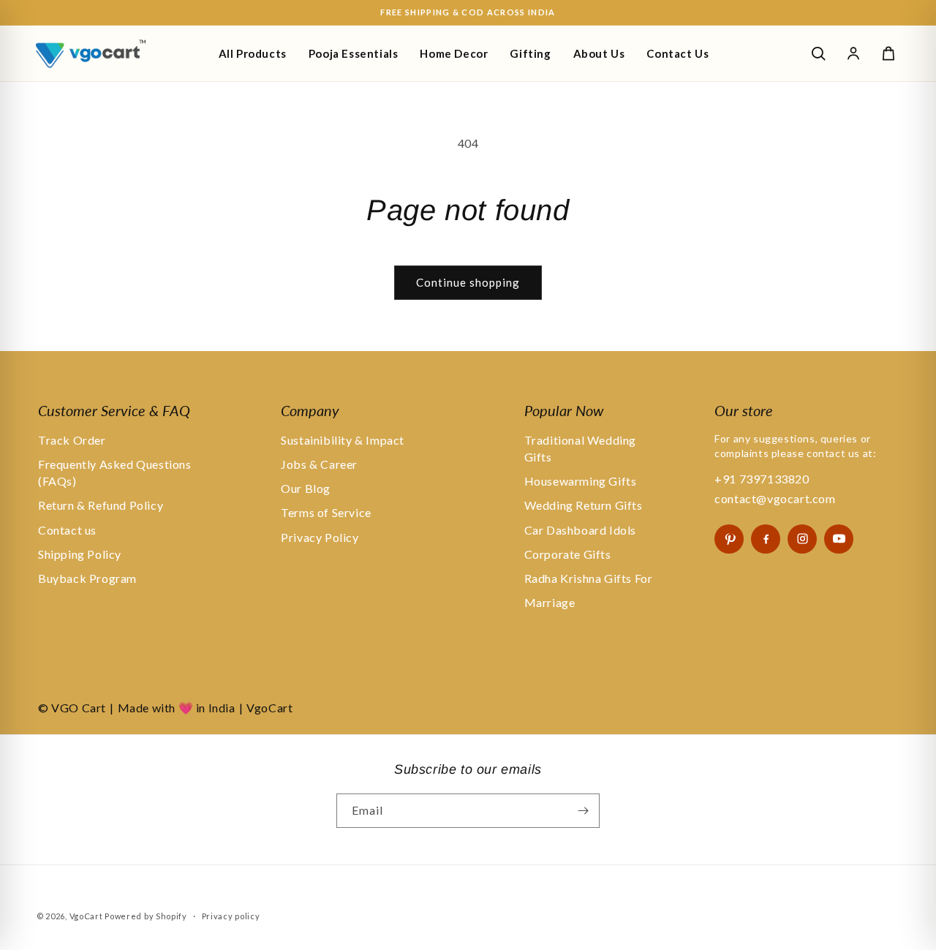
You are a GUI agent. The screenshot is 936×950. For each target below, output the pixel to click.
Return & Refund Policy (100, 505)
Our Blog (306, 488)
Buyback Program (87, 578)
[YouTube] (838, 539)
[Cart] (888, 53)
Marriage (549, 602)
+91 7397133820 (761, 479)
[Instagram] (802, 539)
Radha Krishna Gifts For (588, 578)
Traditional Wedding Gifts (580, 448)
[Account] (853, 53)
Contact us (67, 530)
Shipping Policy (79, 554)
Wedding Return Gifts (583, 505)
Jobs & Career (319, 464)
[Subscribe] (583, 810)
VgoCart (86, 916)
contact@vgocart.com (774, 498)
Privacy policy (231, 916)
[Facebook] (765, 539)
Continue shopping (468, 282)
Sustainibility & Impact (342, 440)
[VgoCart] (115, 53)
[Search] (818, 53)
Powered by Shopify (146, 916)
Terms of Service (326, 512)
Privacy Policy (319, 537)
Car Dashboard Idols (580, 530)
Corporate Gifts (567, 554)
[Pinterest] (729, 539)
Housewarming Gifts (580, 481)
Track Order (72, 440)
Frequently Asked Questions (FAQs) (115, 472)
